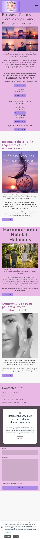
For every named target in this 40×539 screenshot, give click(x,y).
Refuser (15, 536)
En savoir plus (20, 85)
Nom (4, 448)
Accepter (20, 438)
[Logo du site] (11, 6)
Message (5, 457)
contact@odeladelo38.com (15, 399)
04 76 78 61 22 (14, 393)
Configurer (7, 532)
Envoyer (20, 488)
